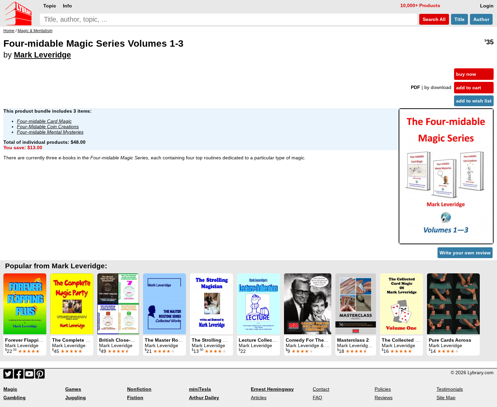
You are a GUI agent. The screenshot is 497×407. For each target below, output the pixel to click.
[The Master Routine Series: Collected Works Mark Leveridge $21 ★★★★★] (164, 303)
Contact (321, 389)
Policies (383, 389)
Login (487, 5)
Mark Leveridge (42, 54)
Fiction (135, 397)
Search (433, 19)
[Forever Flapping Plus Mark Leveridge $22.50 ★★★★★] (24, 303)
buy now (466, 74)
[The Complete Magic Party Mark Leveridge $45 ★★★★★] (71, 303)
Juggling (75, 397)
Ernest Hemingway (272, 389)
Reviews (384, 397)
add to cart (468, 87)
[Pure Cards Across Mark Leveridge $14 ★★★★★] (453, 303)
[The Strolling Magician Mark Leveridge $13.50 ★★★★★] (211, 303)
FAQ (317, 397)
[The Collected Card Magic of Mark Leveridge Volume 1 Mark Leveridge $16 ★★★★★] (401, 303)
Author (481, 19)
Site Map (445, 397)
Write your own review (465, 252)
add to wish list (474, 101)
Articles (258, 397)
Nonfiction (139, 389)
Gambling (14, 397)
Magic (10, 389)
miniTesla (200, 389)
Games (73, 389)
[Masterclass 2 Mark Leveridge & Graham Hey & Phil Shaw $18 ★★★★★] (355, 303)
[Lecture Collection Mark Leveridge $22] (258, 303)
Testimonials (449, 389)
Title (459, 19)
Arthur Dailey (204, 397)
